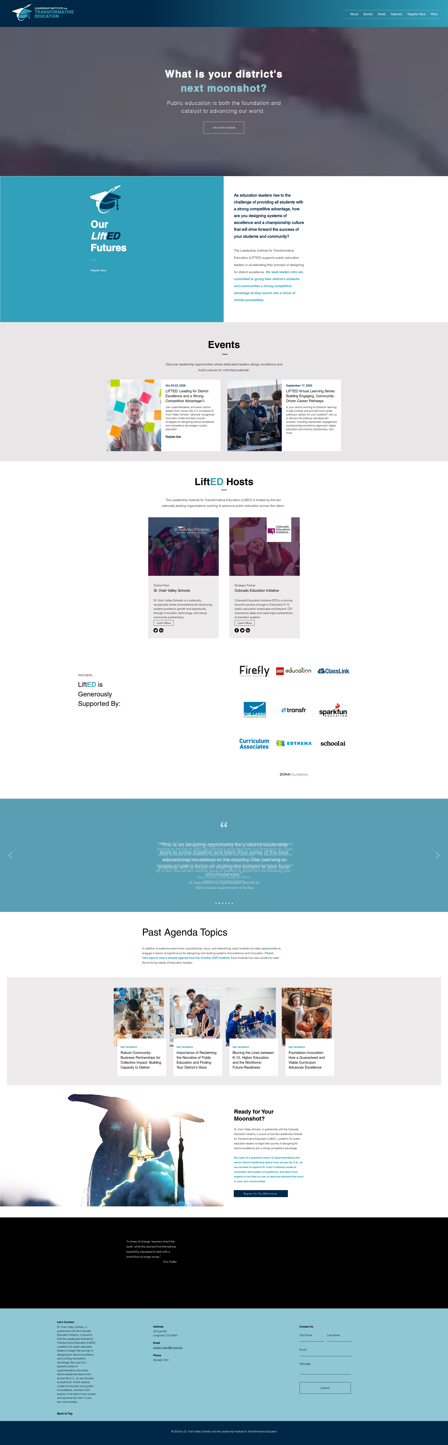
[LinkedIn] (248, 630)
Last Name (333, 1335)
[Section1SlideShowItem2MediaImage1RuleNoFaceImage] (219, 903)
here (152, 958)
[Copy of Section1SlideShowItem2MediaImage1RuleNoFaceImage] (225, 903)
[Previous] (10, 855)
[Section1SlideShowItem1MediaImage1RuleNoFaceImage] (215, 903)
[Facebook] (236, 630)
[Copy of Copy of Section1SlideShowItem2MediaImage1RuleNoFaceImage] (232, 903)
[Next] (437, 855)
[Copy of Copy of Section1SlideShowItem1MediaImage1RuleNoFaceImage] (229, 903)
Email (302, 1349)
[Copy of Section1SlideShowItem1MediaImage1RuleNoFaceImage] (222, 903)
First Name (306, 1335)
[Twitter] (242, 630)
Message (305, 1363)
